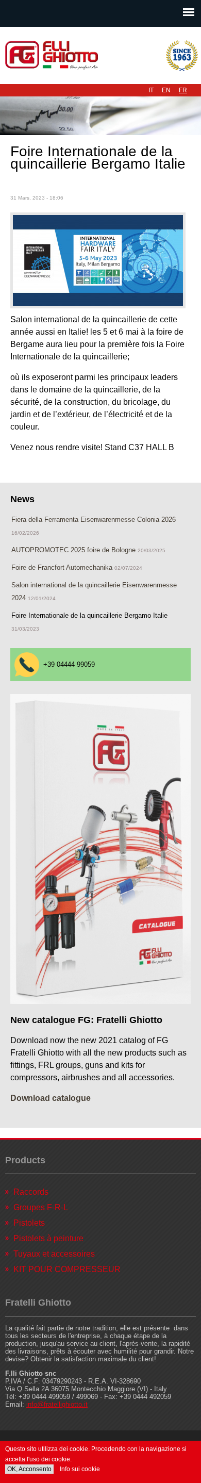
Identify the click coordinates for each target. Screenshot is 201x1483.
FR (183, 90)
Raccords (30, 1192)
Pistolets (29, 1222)
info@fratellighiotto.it (57, 1404)
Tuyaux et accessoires (54, 1253)
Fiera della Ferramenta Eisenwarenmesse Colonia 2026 (93, 519)
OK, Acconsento (29, 1469)
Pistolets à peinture (48, 1238)
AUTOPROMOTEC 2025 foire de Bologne (74, 550)
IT (151, 90)
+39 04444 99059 (69, 664)
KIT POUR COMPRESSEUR (67, 1269)
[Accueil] (100, 55)
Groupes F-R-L (40, 1207)
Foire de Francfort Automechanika (61, 567)
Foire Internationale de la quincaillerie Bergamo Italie (89, 615)
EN (166, 90)
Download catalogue (50, 1098)
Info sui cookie (80, 1469)
